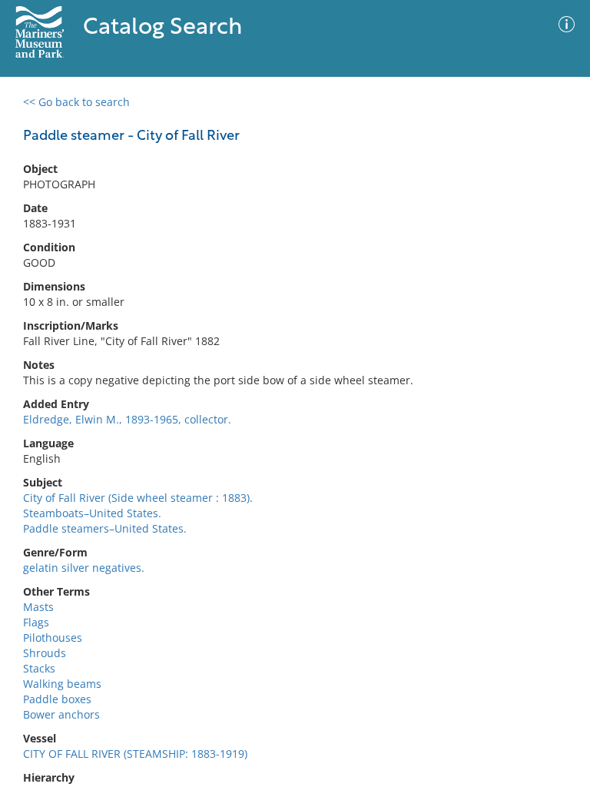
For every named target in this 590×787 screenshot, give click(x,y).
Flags (36, 622)
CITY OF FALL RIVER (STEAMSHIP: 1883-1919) (135, 753)
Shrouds (44, 653)
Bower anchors (61, 714)
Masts (38, 606)
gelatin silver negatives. (83, 567)
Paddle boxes (57, 699)
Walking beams (62, 683)
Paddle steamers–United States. (105, 528)
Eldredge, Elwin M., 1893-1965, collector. (127, 419)
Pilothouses (52, 637)
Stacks (39, 668)
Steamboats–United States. (92, 513)
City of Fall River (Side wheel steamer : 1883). (138, 497)
